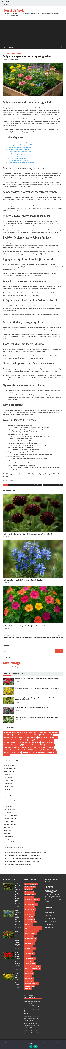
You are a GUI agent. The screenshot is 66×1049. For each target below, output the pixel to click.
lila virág (31, 740)
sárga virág (38, 747)
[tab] (7, 674)
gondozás (16, 735)
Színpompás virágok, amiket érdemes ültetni (21, 156)
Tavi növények (8, 830)
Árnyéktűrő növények (10, 768)
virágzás (7, 752)
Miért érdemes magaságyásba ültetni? (19, 142)
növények (39, 485)
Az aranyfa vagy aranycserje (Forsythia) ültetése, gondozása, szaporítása (37, 688)
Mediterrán (7, 803)
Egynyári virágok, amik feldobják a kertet (19, 151)
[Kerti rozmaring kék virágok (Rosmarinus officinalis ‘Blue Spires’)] (33, 559)
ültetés (54, 485)
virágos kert (51, 750)
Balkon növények (9, 771)
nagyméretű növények (10, 742)
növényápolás (9, 745)
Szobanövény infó (50, 918)
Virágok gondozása (15, 53)
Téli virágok (7, 833)
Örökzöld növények (9, 809)
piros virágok (19, 745)
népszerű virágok (24, 742)
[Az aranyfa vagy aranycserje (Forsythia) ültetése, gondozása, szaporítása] (8, 688)
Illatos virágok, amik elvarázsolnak (18, 160)
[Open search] (61, 47)
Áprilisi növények (9, 765)
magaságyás (31, 485)
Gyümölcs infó (49, 927)
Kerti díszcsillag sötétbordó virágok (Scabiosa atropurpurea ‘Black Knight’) (27, 534)
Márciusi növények (9, 801)
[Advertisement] (33, 32)
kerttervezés (43, 737)
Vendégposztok (8, 836)
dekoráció (32, 732)
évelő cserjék (51, 752)
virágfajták (32, 750)
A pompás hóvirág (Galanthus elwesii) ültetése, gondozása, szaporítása (36, 717)
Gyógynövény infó (50, 921)
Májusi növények (9, 798)
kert (10, 485)
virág (23, 750)
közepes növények (21, 740)
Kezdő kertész (49, 912)
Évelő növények (8, 780)
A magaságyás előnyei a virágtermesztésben (21, 145)
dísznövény (42, 732)
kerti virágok (32, 737)
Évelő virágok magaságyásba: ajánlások (19, 149)
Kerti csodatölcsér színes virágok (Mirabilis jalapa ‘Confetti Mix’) (24, 626)
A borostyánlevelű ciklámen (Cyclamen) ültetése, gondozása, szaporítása (37, 678)
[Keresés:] (33, 651)
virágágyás (16, 752)
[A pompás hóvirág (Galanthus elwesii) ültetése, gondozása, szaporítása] (8, 717)
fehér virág (8, 735)
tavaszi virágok (48, 747)
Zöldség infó (49, 924)
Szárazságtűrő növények (11, 815)
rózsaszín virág (40, 745)
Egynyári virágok (9, 774)
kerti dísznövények (46, 735)
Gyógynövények (8, 792)
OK (31, 1046)
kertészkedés (16, 485)
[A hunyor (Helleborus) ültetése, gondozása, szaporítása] (8, 707)
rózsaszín (29, 745)
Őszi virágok (7, 812)
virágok (59, 485)
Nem (35, 1046)
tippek (16, 750)
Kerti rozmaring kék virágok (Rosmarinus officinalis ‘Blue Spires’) (24, 580)
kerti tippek (23, 485)
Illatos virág (7, 795)
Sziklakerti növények (10, 818)
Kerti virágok (14, 10)
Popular (7, 673)
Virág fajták (6, 53)
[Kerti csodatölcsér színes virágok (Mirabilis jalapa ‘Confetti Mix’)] (33, 605)
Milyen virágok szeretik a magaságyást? (19, 147)
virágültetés (26, 752)
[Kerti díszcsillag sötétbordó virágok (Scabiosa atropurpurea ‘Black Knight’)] (33, 513)
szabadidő (50, 745)
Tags (23, 673)
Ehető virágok (8, 777)
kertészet (53, 737)
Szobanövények (8, 821)
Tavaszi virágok (8, 827)
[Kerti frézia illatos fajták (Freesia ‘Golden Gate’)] (8, 974)
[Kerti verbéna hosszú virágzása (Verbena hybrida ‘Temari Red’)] (8, 953)
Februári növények (9, 786)
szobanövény (8, 747)
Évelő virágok (8, 783)
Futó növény (7, 789)
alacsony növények (10, 732)
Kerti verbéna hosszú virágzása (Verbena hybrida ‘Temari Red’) (22, 861)
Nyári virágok (8, 806)
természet (8, 750)
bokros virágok (22, 732)
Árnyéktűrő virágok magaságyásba (18, 154)
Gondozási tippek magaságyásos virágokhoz (21, 162)
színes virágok (47, 485)
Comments (16, 673)
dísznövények (53, 732)
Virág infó (48, 915)
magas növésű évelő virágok (45, 740)
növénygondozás (47, 742)
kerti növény (8, 737)
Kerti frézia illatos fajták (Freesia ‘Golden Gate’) (17, 864)
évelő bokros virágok (39, 752)
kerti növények (20, 737)
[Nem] (64, 1044)
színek (17, 747)
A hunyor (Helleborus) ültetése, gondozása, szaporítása (31, 707)
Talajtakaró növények (10, 824)
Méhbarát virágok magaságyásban (18, 158)
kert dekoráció (34, 735)
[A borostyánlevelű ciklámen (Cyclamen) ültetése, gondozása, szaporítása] (8, 679)
